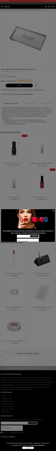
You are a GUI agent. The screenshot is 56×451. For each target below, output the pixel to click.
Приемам (28, 447)
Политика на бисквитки (38, 445)
